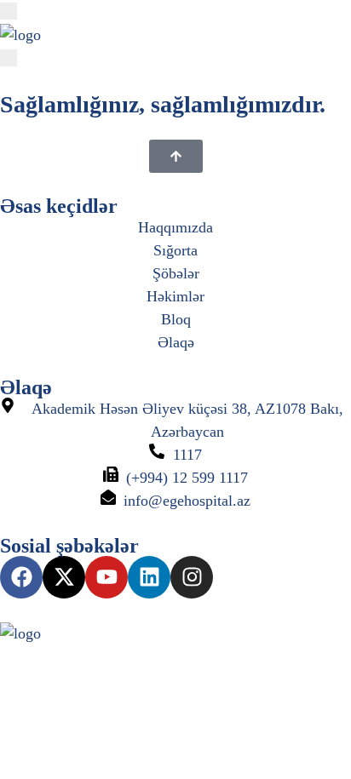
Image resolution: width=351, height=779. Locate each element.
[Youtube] (106, 577)
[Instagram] (191, 577)
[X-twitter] (64, 577)
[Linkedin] (149, 577)
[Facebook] (21, 577)
